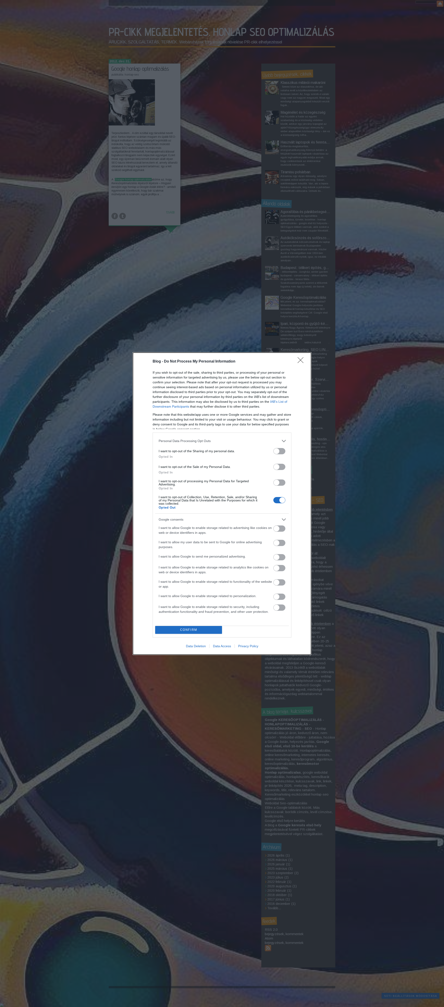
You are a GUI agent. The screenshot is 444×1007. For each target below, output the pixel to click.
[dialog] (222, 504)
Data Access (222, 646)
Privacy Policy (248, 646)
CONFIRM (188, 630)
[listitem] (222, 441)
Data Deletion (196, 646)
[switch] (279, 451)
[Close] (302, 361)
